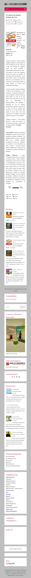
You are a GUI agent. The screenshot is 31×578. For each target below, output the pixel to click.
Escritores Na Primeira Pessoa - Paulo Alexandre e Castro (18, 434)
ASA (7, 492)
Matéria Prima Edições (12, 507)
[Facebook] (12, 377)
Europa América (10, 490)
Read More (12, 220)
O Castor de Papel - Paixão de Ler (13, 16)
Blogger (20, 548)
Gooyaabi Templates (18, 575)
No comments (19, 23)
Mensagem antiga (22, 289)
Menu (7, 9)
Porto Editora (9, 501)
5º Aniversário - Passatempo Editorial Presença (17, 418)
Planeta (8, 500)
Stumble (10, 198)
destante (15, 570)
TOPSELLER (9, 505)
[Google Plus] (14, 377)
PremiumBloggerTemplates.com (17, 573)
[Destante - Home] (15, 5)
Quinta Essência (10, 498)
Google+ (16, 196)
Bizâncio (8, 484)
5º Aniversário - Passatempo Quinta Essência (16, 391)
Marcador (8, 479)
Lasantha (7, 573)
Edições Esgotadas (11, 503)
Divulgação (19, 22)
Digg (16, 198)
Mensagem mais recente (10, 289)
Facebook (15, 194)
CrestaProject (13, 572)
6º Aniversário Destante (12, 405)
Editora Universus (10, 486)
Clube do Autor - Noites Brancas (14, 488)
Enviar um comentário (11, 299)
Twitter (9, 196)
